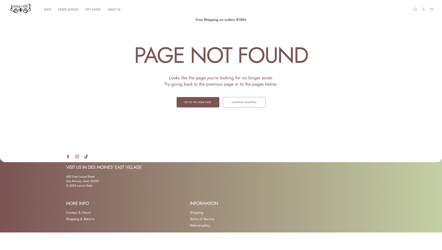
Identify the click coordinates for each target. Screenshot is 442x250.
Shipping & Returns (80, 219)
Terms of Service (202, 219)
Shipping (196, 212)
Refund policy (200, 225)
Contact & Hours (78, 212)
